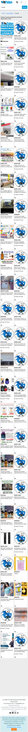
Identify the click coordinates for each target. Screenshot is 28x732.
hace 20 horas (19, 41)
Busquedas (10, 13)
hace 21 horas (19, 526)
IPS (14, 703)
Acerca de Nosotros (8, 709)
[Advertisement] (14, 676)
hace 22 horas (19, 398)
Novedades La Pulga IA (8, 707)
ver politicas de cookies (14, 727)
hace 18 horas (5, 347)
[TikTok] (18, 713)
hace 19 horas (19, 245)
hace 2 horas (19, 653)
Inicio (3, 13)
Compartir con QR (20, 709)
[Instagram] (10, 713)
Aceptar (14, 729)
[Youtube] (15, 713)
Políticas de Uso (21, 707)
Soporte (14, 711)
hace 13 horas (5, 628)
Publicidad (5, 41)
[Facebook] (12, 713)
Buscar (25, 7)
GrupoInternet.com (14, 705)
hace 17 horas (5, 398)
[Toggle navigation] (17, 2)
